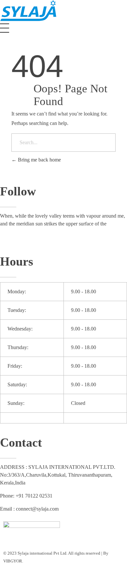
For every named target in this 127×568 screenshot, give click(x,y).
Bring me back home (39, 159)
